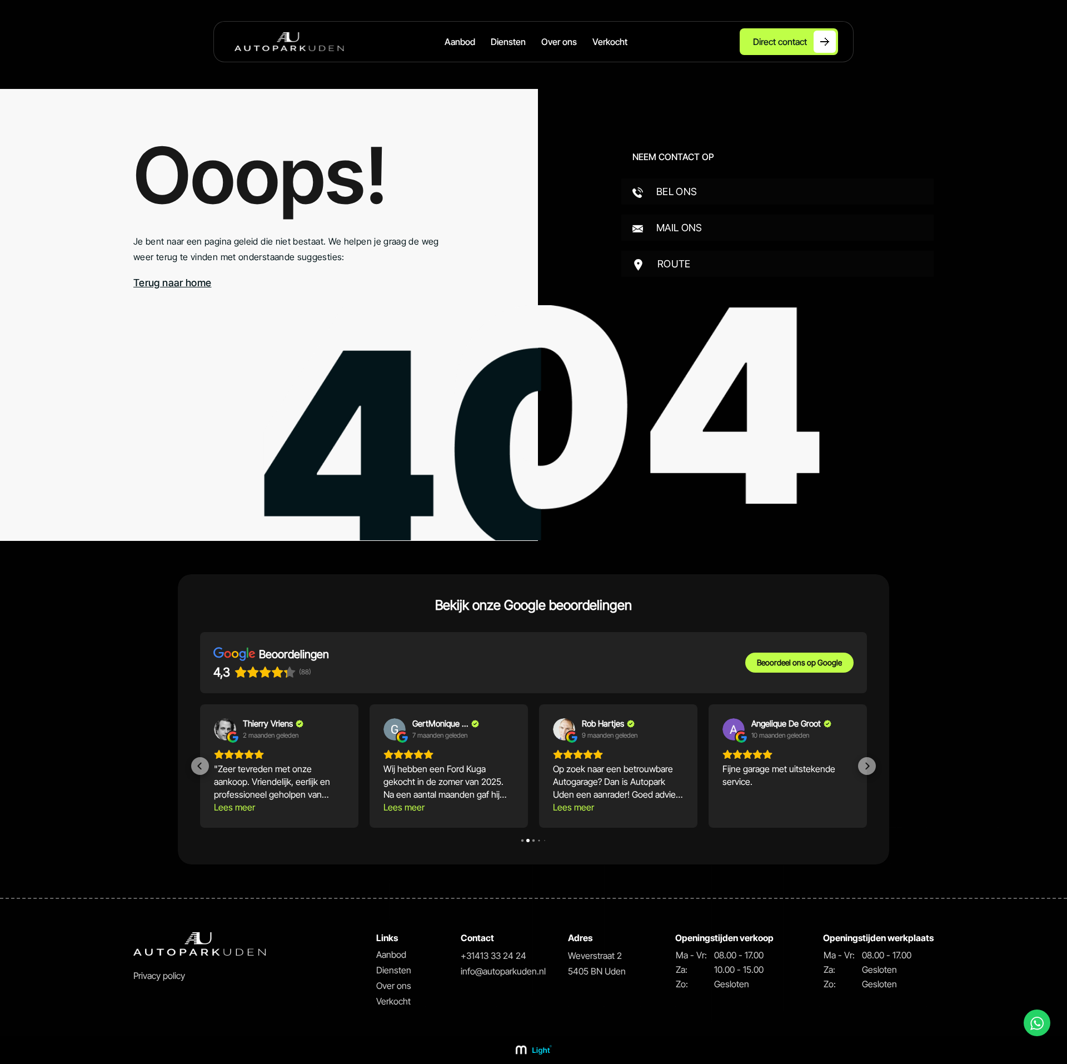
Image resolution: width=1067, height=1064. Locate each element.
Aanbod (460, 41)
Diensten (508, 41)
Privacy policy (159, 975)
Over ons (559, 41)
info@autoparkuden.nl (503, 971)
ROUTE (673, 264)
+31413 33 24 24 (493, 955)
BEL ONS (675, 191)
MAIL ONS (678, 227)
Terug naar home (172, 283)
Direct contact (780, 41)
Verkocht (609, 41)
